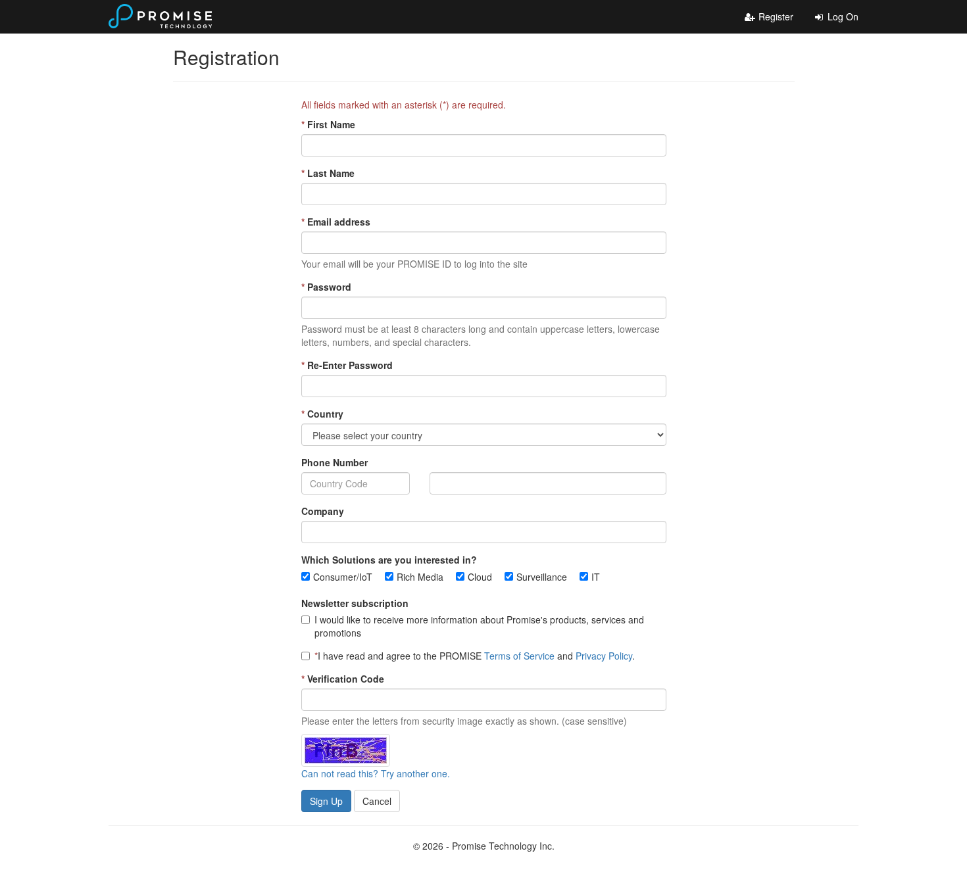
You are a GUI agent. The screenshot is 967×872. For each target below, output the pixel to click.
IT (595, 576)
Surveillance (541, 576)
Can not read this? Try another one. (375, 773)
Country (322, 413)
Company (322, 511)
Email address (335, 221)
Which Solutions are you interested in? (389, 559)
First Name (328, 124)
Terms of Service (519, 655)
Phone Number (334, 462)
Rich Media (420, 576)
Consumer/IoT (342, 576)
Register (774, 16)
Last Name (328, 173)
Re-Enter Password (347, 365)
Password (326, 286)
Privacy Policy (604, 655)
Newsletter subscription (355, 603)
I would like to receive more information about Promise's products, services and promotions (479, 626)
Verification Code (342, 678)
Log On (841, 16)
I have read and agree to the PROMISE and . (474, 655)
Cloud (480, 576)
